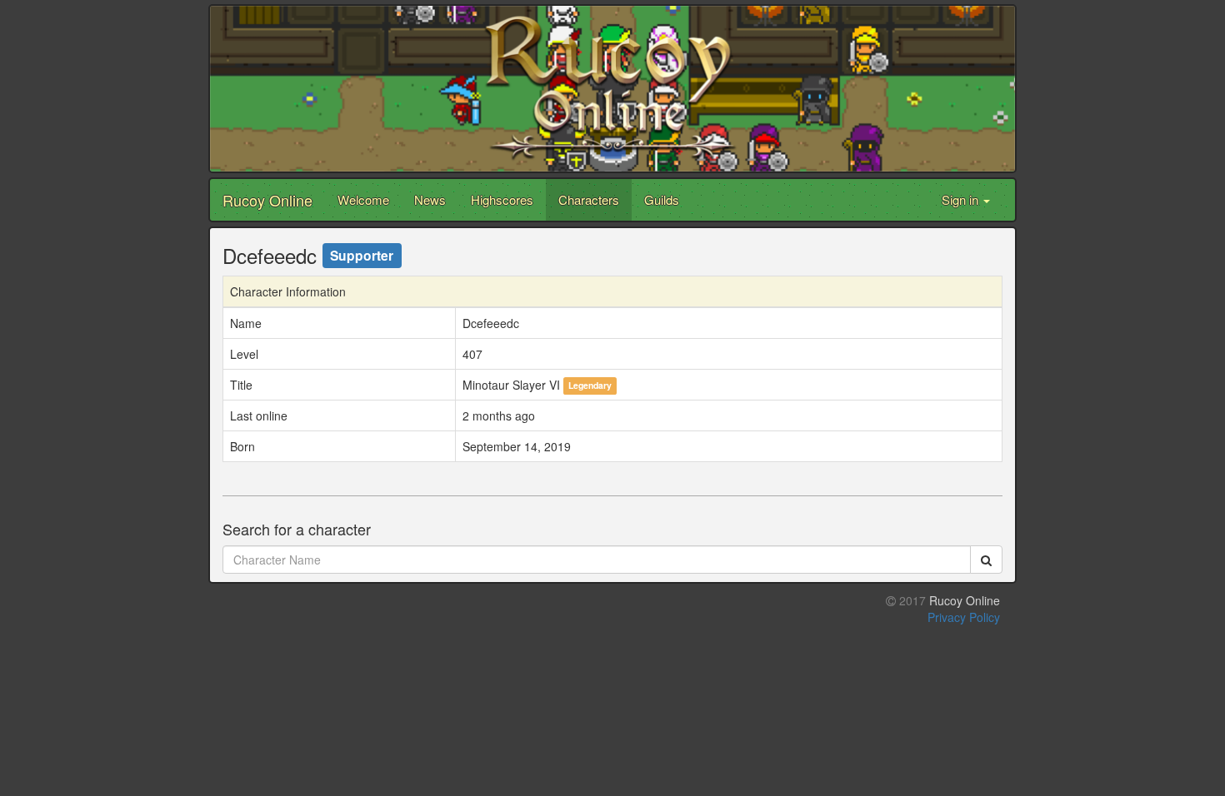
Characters (588, 199)
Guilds (661, 199)
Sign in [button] (962, 199)
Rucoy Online (267, 200)
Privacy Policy (964, 617)
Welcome (363, 199)
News (430, 199)
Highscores (502, 199)
